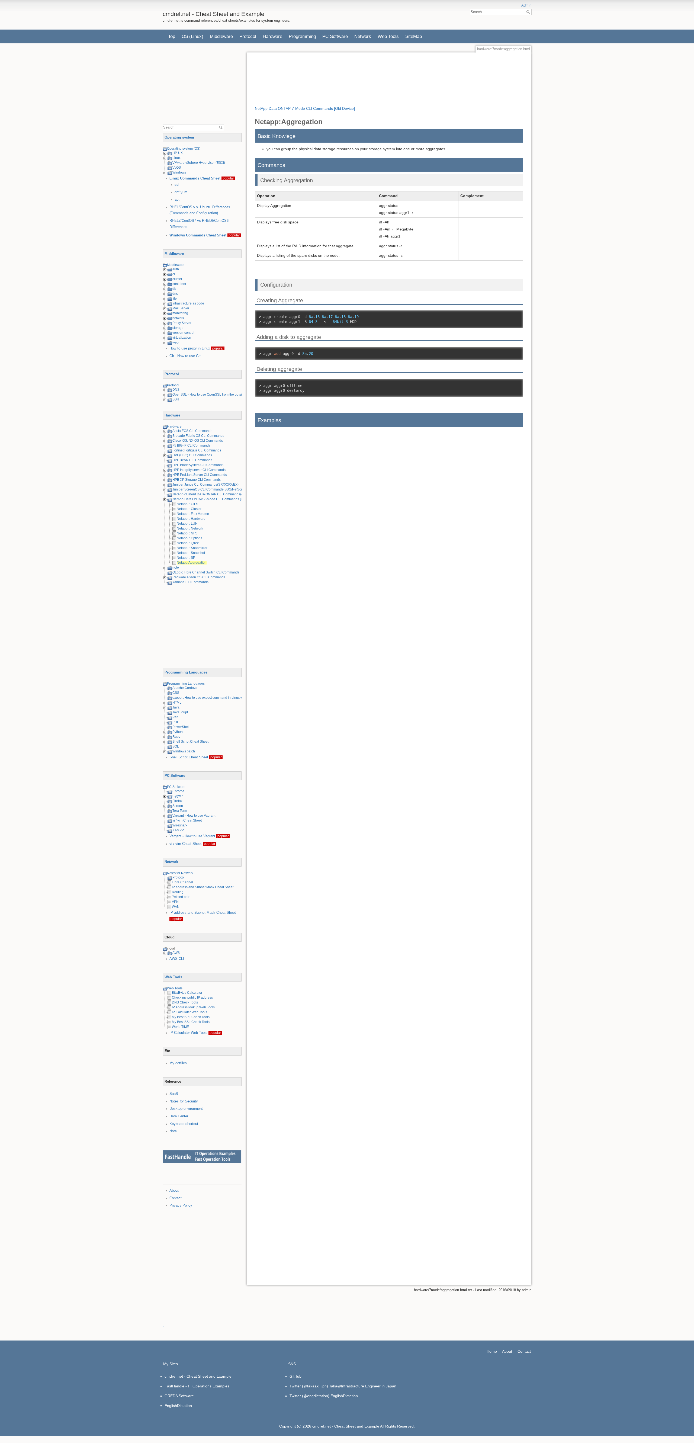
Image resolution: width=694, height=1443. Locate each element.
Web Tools (388, 36)
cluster (177, 279)
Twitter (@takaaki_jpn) (309, 1386)
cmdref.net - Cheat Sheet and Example (198, 1376)
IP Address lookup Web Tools (193, 1007)
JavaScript (180, 712)
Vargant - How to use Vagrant (193, 815)
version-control (183, 333)
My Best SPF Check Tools (191, 1017)
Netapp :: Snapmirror (192, 548)
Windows (179, 172)
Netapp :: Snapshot (191, 553)
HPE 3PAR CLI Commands (192, 460)
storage (178, 328)
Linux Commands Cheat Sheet (194, 178)
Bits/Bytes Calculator (187, 993)
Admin (526, 5)
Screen (177, 806)
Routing (178, 892)
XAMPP (178, 830)
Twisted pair (180, 897)
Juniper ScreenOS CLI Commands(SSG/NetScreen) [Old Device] (220, 489)
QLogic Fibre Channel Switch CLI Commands (205, 572)
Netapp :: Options (189, 538)
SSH (175, 399)
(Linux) (196, 36)
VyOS (176, 167)
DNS (175, 390)
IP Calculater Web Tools (189, 1012)
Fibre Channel (182, 882)
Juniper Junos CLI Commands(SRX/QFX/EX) (205, 484)
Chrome (178, 791)
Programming (302, 36)
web (175, 342)
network (178, 318)
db (174, 289)
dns (175, 294)
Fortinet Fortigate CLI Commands (196, 450)
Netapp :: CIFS (187, 504)
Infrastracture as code (188, 303)
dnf (177, 192)
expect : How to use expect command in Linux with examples (217, 698)
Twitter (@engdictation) (309, 1396)
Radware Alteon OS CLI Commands (198, 577)
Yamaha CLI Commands (190, 582)
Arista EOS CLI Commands (192, 431)
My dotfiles (178, 1063)
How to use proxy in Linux (189, 348)
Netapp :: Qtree (188, 543)
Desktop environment (186, 1109)
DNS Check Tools (185, 1002)
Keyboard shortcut (183, 1124)
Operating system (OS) (183, 148)
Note (173, 1131)
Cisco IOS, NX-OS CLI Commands (197, 440)
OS (185, 36)
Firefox (177, 801)
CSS (175, 693)
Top (171, 36)
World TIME (180, 1027)
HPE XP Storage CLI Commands (196, 480)
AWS (176, 953)
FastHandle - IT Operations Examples (197, 1386)
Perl (175, 717)
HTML (176, 702)
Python (177, 732)
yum (184, 192)
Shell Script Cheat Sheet (190, 741)
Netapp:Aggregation (192, 563)
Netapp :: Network (190, 528)
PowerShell (180, 727)
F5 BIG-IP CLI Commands (191, 445)
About (174, 1190)
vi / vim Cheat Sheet (187, 820)
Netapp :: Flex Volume (193, 514)
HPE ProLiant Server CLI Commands (199, 475)
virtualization (181, 337)
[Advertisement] (203, 86)
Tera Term (179, 811)
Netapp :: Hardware (191, 519)
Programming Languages (186, 672)
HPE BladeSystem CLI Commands (197, 465)
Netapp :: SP (186, 558)
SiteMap (413, 36)
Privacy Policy (180, 1205)
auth (175, 269)
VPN (175, 902)
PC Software (335, 36)
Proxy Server (181, 323)
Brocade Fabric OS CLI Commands (198, 436)
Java (175, 707)
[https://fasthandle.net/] (202, 1156)
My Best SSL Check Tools (191, 1022)
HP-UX (177, 153)
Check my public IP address (192, 997)
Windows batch (183, 751)
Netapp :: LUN (187, 523)
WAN (175, 907)
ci (173, 274)
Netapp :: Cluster (189, 509)
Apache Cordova (184, 688)
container (179, 284)
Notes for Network (180, 873)
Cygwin (178, 796)
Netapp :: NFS (187, 533)
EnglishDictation (178, 1405)
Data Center (178, 1116)
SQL (175, 746)
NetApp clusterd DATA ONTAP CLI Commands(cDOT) (211, 494)
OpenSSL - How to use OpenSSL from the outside (209, 394)
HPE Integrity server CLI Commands (199, 470)
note (175, 567)
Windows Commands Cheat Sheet (197, 235)
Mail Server (180, 308)
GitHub (295, 1376)
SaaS (173, 1094)
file (174, 298)
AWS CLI (176, 959)
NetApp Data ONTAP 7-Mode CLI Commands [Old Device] (215, 499)
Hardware (272, 36)
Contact (175, 1198)
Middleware (221, 36)
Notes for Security (183, 1101)
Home (492, 1351)
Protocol (247, 36)
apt (177, 199)
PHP (175, 722)
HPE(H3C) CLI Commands (192, 455)
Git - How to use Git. (185, 356)
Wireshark (179, 825)
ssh (177, 185)
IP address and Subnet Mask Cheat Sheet (202, 887)
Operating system (179, 137)
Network (362, 36)
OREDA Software (179, 1396)
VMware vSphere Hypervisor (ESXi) (198, 163)
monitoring (180, 313)
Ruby (176, 737)
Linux (176, 158)
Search (528, 12)
